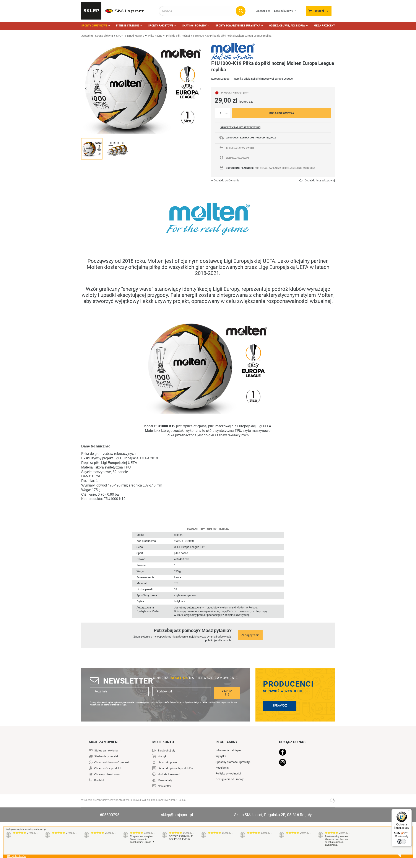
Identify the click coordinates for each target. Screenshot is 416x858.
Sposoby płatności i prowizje (233, 762)
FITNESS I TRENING (127, 25)
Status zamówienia (106, 750)
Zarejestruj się (166, 750)
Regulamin (222, 767)
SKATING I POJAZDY (194, 25)
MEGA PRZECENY (324, 25)
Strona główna (104, 35)
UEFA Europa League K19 (189, 547)
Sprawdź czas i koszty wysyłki (240, 127)
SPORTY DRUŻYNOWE (94, 25)
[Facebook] (301, 752)
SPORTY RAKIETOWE (160, 25)
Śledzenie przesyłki (106, 756)
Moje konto (163, 742)
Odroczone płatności (240, 168)
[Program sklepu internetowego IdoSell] (332, 800)
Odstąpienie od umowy (230, 779)
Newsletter (128, 680)
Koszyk (162, 756)
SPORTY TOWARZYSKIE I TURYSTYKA (237, 25)
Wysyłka (221, 756)
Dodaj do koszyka (281, 113)
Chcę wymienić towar (107, 774)
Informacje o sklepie (228, 750)
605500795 (109, 814)
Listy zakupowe (283, 10)
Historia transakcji (169, 774)
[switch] (401, 841)
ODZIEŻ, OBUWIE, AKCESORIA (287, 25)
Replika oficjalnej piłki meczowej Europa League (263, 78)
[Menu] (409, 811)
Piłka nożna (155, 35)
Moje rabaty (165, 780)
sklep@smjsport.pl (177, 814)
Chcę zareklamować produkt (111, 762)
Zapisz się (227, 693)
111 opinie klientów (16, 856)
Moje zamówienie (104, 742)
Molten (178, 534)
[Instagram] (301, 763)
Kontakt (99, 780)
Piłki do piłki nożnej (178, 35)
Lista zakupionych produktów (175, 768)
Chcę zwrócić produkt (107, 768)
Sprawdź (280, 705)
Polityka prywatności (228, 773)
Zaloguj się (263, 10)
